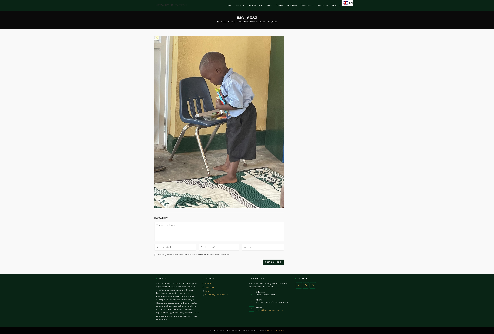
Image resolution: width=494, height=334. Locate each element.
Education (209, 287)
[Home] (218, 22)
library (207, 291)
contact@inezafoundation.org (269, 310)
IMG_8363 (272, 22)
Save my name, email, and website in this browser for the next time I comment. (194, 254)
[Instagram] (313, 285)
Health (208, 283)
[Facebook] (306, 285)
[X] (299, 285)
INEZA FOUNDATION (170, 5)
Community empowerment (216, 295)
